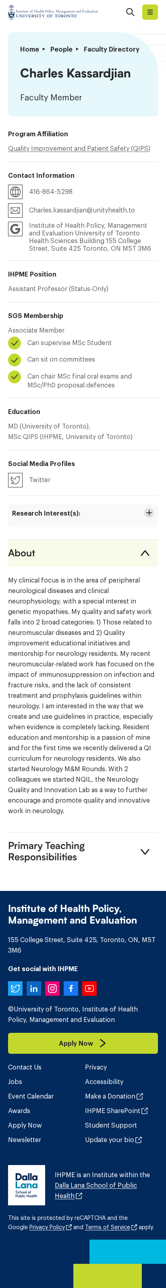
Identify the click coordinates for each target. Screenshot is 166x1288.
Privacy (96, 1067)
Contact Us (25, 1067)
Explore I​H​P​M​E (150, 12)
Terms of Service (107, 1227)
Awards (19, 1110)
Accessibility (104, 1081)
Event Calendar (31, 1096)
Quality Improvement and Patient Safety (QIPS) (79, 148)
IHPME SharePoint (112, 1110)
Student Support (111, 1125)
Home (29, 49)
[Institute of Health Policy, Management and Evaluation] (53, 12)
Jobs (15, 1081)
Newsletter (24, 1139)
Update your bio (109, 1139)
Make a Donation (110, 1096)
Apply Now (25, 1125)
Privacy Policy (47, 1227)
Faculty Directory (111, 49)
